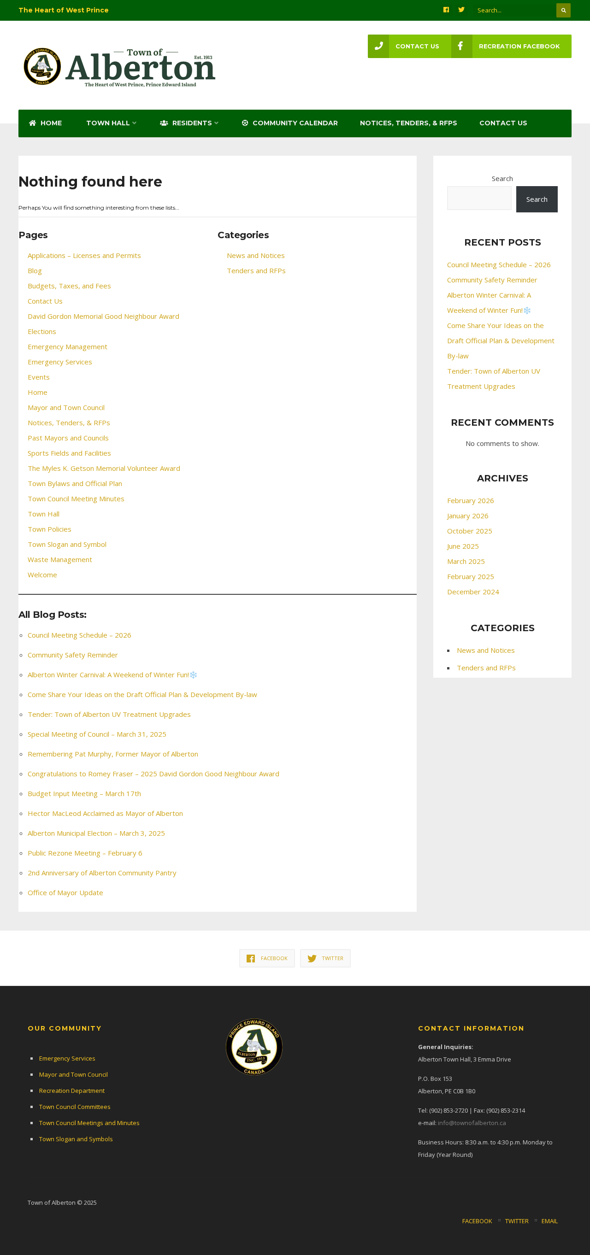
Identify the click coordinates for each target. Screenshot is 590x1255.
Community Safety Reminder (73, 654)
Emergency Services (60, 361)
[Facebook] (446, 10)
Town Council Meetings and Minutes (89, 1123)
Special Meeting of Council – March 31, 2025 (97, 734)
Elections (42, 331)
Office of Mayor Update (65, 892)
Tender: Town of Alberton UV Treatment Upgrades (109, 714)
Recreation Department (72, 1090)
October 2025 (469, 530)
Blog (35, 270)
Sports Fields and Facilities (69, 452)
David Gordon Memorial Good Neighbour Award (103, 316)
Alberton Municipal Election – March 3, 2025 (96, 833)
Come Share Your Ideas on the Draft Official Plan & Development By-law (142, 694)
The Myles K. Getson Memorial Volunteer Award (104, 468)
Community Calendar (294, 123)
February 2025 (470, 576)
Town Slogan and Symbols (76, 1139)
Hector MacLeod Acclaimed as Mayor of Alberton (105, 813)
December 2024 (473, 591)
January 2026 (468, 515)
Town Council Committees (75, 1107)
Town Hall (108, 123)
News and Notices (256, 255)
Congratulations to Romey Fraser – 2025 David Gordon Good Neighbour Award (153, 773)
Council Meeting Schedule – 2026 (79, 634)
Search (502, 178)
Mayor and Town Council (66, 407)
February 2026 (470, 500)
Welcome (42, 574)
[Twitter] (461, 10)
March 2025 (466, 561)
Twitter (517, 1221)
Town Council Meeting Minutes (76, 498)
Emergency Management (67, 346)
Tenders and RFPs (256, 270)
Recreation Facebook (519, 46)
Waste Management (60, 559)
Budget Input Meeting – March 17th (84, 793)
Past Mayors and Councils (68, 437)
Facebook (477, 1221)
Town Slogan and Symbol (67, 544)
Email (550, 1221)
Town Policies (49, 529)
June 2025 (463, 546)
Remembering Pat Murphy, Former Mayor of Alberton (113, 753)
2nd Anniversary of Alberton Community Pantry (102, 872)
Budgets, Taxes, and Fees (69, 285)
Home (50, 123)
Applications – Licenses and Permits (84, 255)
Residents (191, 123)
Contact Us (503, 123)
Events (39, 376)
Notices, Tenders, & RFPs (408, 123)
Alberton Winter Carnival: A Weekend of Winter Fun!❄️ (113, 674)
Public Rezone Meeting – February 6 (85, 852)
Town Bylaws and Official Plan (75, 483)
